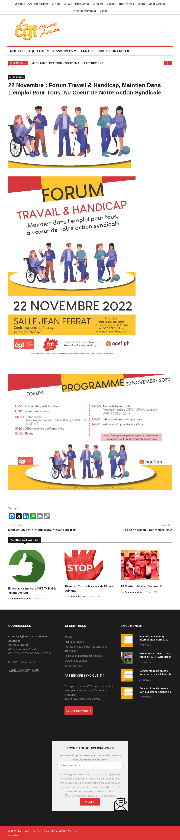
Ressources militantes (72, 51)
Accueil (68, 636)
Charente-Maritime (38, 3)
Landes (141, 3)
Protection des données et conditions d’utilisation (86, 648)
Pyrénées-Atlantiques (84, 10)
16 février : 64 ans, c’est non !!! (142, 586)
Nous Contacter (114, 51)
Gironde (111, 3)
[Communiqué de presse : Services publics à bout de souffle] (129, 676)
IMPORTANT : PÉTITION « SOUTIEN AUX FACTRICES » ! (67, 63)
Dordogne (98, 3)
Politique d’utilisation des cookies (83, 655)
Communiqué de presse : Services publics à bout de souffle (155, 674)
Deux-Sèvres (82, 3)
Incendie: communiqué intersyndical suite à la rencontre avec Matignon (155, 640)
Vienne (103, 10)
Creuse (68, 3)
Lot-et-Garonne (157, 3)
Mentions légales (74, 641)
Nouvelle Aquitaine (28, 51)
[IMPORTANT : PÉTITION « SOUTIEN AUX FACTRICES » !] (129, 658)
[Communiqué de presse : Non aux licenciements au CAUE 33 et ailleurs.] (129, 693)
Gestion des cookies (76, 660)
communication (21, 598)
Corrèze (56, 3)
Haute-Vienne (126, 3)
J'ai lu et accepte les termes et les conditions (91, 795)
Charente (20, 3)
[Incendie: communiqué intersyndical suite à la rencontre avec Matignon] (129, 641)
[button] (166, 63)
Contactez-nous (74, 665)
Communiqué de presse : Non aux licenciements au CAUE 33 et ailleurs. (155, 692)
